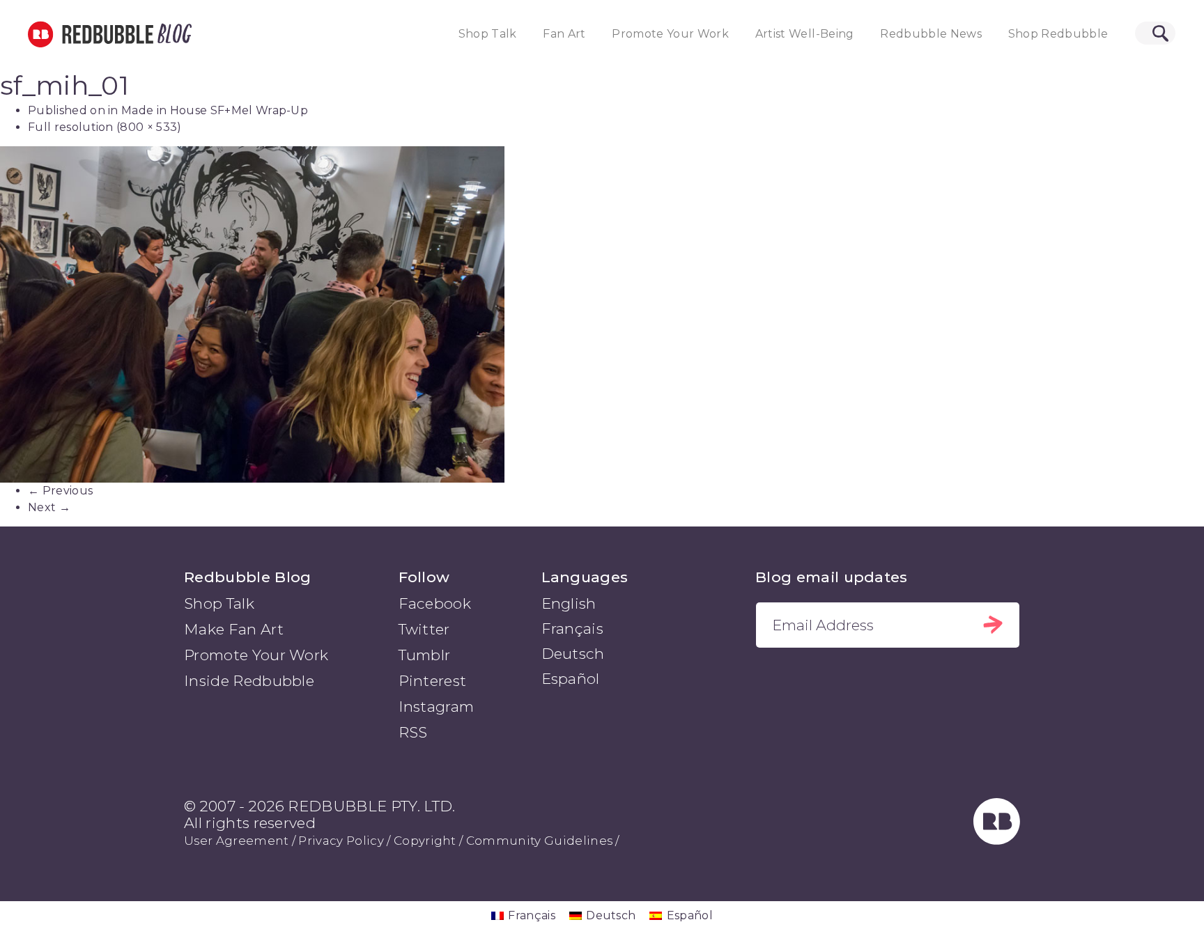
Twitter (424, 629)
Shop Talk (487, 33)
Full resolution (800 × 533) (105, 127)
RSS (413, 732)
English (568, 603)
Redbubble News (931, 33)
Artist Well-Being (804, 33)
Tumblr (425, 655)
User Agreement (236, 841)
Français (572, 628)
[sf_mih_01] (602, 314)
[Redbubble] (997, 839)
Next (49, 507)
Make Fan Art (234, 629)
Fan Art (564, 33)
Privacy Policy (340, 841)
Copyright (425, 841)
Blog (172, 34)
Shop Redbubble (1058, 33)
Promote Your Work (670, 33)
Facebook (435, 603)
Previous (60, 490)
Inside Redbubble (249, 680)
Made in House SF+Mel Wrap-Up (214, 110)
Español (570, 678)
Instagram (436, 706)
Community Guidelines (539, 841)
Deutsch (573, 653)
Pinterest (433, 680)
